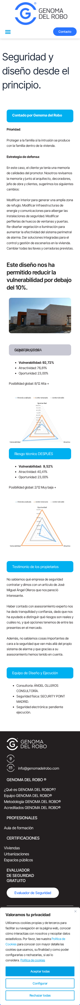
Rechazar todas (40, 995)
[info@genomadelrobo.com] (11, 768)
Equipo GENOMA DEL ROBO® (28, 795)
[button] (7, 31)
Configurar (40, 983)
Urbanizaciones (16, 854)
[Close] (75, 911)
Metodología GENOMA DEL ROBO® (32, 801)
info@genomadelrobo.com (38, 768)
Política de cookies (32, 960)
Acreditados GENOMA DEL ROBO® (32, 807)
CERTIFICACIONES (23, 838)
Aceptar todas (40, 971)
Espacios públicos (18, 860)
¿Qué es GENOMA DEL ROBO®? (30, 789)
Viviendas (12, 848)
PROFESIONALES (22, 817)
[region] (40, 956)
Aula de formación (18, 828)
